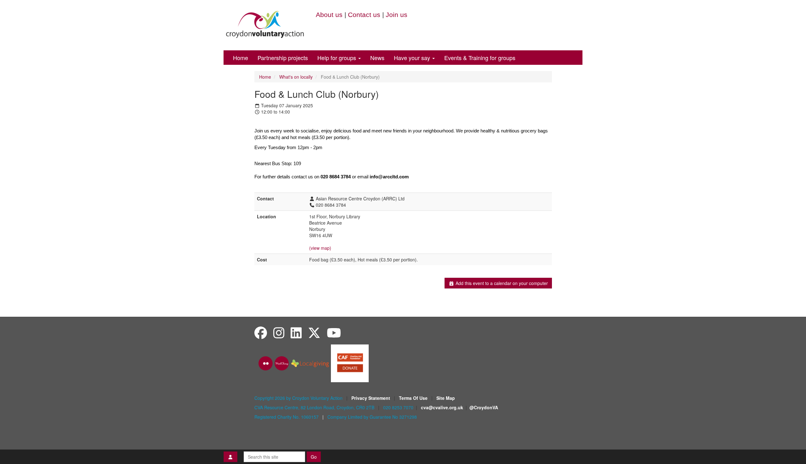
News (377, 57)
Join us (396, 14)
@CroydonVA (483, 407)
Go (314, 457)
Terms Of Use (414, 398)
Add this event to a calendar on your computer (501, 283)
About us (329, 14)
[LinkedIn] (296, 332)
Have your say (413, 57)
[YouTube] (334, 332)
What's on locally (296, 77)
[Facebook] (260, 332)
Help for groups (337, 57)
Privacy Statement (371, 398)
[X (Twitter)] (314, 332)
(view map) (320, 248)
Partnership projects (283, 57)
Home (240, 57)
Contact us (364, 14)
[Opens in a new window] (350, 363)
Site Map (445, 398)
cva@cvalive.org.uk (442, 407)
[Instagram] (278, 332)
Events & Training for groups (479, 57)
